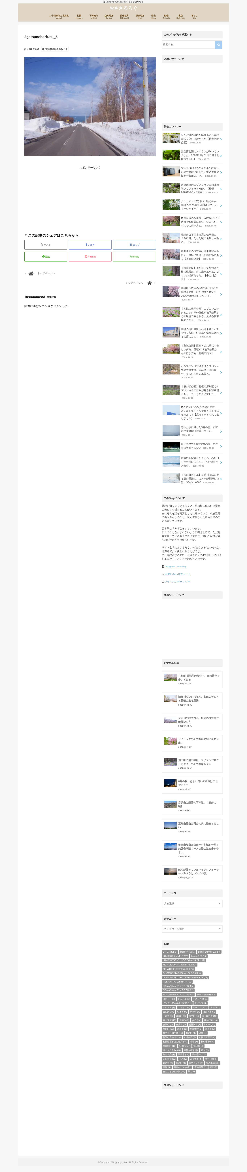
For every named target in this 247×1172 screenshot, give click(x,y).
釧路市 (168, 1063)
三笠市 (215, 1007)
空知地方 (109, 16)
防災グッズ (196, 1063)
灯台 (205, 1050)
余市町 (195, 1011)
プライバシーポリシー (177, 581)
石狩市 (183, 1054)
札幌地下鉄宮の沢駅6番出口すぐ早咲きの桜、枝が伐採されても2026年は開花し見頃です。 (199, 294)
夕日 (196, 1020)
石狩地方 (93, 16)
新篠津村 (196, 1029)
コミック (184, 1007)
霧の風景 (200, 1067)
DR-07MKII (170, 952)
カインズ (200, 1003)
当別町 (168, 1029)
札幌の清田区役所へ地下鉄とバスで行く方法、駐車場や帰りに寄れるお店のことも (200, 333)
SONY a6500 (206, 994)
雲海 (167, 1067)
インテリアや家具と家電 (177, 1003)
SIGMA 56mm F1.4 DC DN (178, 994)
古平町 (194, 1016)
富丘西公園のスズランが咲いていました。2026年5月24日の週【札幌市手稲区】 (200, 155)
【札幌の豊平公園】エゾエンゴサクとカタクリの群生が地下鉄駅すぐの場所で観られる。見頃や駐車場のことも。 (200, 314)
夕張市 (184, 1020)
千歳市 (168, 1016)
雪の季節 (212, 1063)
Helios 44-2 (187, 952)
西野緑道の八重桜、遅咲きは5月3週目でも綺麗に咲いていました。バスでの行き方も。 (200, 222)
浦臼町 (198, 1046)
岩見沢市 (195, 1024)
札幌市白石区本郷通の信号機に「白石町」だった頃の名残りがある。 (200, 238)
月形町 (191, 1033)
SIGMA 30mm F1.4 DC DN (178, 990)
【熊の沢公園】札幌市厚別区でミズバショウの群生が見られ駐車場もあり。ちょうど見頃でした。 (200, 392)
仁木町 (182, 1011)
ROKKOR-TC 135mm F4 (177, 982)
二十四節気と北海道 (59, 16)
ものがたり (200, 999)
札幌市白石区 (207, 1037)
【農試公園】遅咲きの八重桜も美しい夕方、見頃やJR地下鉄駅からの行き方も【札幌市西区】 (200, 351)
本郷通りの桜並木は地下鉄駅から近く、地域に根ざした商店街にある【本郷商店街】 (200, 255)
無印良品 (169, 1054)
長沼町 (181, 1063)
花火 (183, 1059)
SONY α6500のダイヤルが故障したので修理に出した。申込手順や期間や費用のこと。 (200, 172)
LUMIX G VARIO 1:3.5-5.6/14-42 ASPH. (184, 960)
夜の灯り (211, 1020)
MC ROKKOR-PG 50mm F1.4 (179, 964)
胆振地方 (140, 16)
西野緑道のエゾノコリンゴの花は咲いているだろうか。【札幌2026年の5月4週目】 (200, 188)
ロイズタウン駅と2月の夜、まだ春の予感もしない (199, 445)
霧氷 (213, 1067)
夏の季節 (169, 1020)
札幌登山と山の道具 (175, 1041)
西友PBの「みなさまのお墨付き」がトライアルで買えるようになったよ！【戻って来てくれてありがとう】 (200, 412)
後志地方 (124, 16)
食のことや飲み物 (174, 1071)
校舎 (194, 1041)
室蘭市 (181, 1024)
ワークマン (200, 1007)
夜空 (180, 16)
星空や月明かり (173, 1033)
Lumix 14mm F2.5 (209, 952)
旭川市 (210, 1029)
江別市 (184, 1046)
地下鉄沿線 (209, 1016)
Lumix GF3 (198, 956)
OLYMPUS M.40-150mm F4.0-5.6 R (182, 973)
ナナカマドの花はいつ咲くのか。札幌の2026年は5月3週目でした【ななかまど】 (200, 205)
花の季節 (169, 1059)
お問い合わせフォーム (178, 574)
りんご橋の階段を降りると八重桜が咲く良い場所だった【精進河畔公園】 (200, 138)
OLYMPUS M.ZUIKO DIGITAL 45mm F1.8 (185, 977)
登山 (153, 16)
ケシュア (169, 1007)
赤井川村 (211, 1059)
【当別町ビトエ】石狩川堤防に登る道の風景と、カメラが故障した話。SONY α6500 (200, 478)
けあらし (169, 999)
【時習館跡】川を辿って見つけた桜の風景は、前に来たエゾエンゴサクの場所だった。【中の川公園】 (200, 273)
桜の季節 (207, 1041)
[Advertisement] (56, 195)
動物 (166, 16)
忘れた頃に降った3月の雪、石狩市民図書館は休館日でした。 (199, 431)
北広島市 (209, 1011)
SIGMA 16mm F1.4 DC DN (178, 986)
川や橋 (209, 1024)
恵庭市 (182, 1029)
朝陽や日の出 (172, 1037)
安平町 (168, 1024)
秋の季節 (198, 1054)
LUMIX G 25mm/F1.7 (175, 956)
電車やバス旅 (182, 1067)
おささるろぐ (123, 8)
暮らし (194, 16)
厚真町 (181, 1016)
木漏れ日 (190, 1037)
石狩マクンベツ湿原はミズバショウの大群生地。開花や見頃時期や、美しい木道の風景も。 (200, 372)
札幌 (79, 16)
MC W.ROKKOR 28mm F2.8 (178, 969)
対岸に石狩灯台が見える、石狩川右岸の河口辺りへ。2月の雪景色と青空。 (200, 462)
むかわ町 (184, 999)
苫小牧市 (196, 1059)
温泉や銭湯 (191, 1050)
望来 (202, 1033)
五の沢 (168, 1011)
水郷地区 (169, 1046)
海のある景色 (172, 1050)
